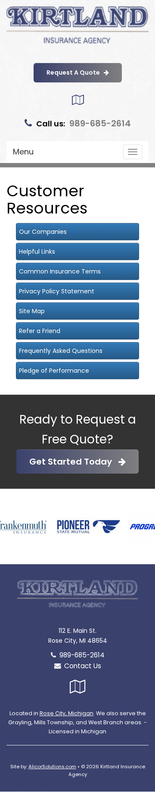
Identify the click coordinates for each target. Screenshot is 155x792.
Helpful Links (37, 251)
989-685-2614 (100, 123)
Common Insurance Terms (60, 271)
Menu (23, 151)
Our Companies (43, 231)
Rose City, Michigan (66, 713)
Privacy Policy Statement (56, 291)
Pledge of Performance (54, 370)
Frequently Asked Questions (60, 350)
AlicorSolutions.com (52, 766)
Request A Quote (75, 72)
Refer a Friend (39, 331)
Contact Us (81, 665)
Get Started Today (73, 462)
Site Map (32, 311)
